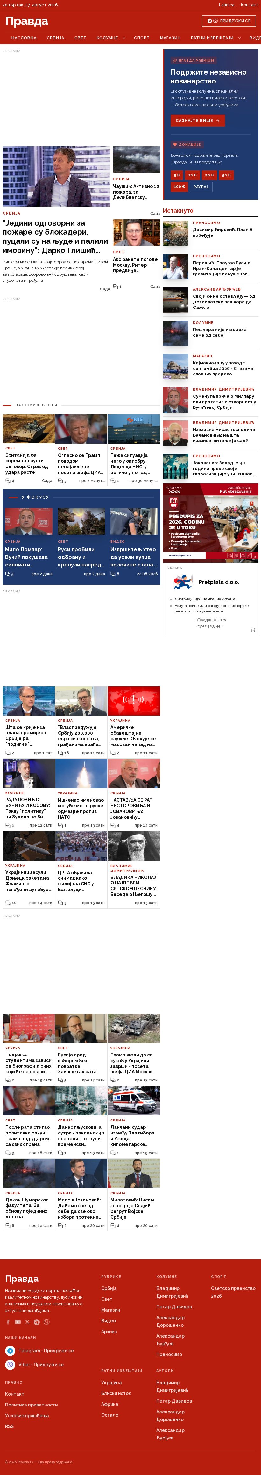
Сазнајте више (194, 120)
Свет (80, 38)
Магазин (170, 38)
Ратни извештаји (212, 38)
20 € (209, 175)
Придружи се (235, 21)
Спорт (142, 38)
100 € (179, 186)
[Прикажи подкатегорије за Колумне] (124, 38)
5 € (177, 175)
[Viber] (47, 1322)
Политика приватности (31, 1404)
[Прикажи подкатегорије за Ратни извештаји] (239, 38)
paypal (201, 187)
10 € (192, 175)
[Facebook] (8, 1322)
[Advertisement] (81, 99)
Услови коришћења (27, 1415)
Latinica (227, 5)
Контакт (249, 5)
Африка (109, 1404)
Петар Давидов (174, 1306)
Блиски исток (116, 1393)
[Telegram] (37, 1322)
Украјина (111, 1382)
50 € (226, 175)
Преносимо (169, 1354)
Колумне (107, 38)
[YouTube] (18, 1322)
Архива (109, 1331)
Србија (55, 38)
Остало (109, 1415)
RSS (9, 1426)
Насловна (24, 38)
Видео (108, 1320)
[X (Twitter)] (27, 1322)
